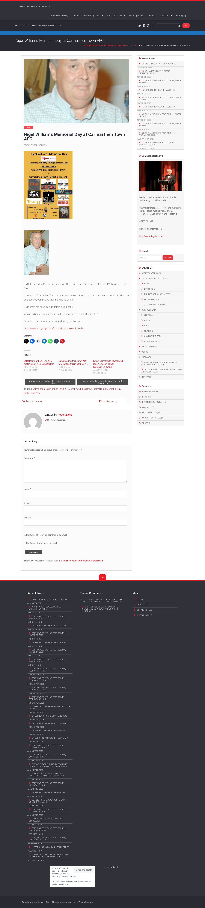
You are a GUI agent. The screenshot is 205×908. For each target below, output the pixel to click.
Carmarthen (38, 388)
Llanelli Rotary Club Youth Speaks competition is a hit (47, 801)
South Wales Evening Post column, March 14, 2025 (160, 115)
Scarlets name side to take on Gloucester (45, 820)
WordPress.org (144, 615)
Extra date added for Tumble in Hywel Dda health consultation (50, 382)
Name (27, 489)
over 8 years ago (110, 401)
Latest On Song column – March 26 (158, 90)
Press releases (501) (151, 413)
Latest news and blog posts (87, 15)
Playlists (148, 331)
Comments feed (144, 610)
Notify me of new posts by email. (41, 543)
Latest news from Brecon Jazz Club (49, 716)
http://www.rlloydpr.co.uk (57, 420)
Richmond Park (32, 393)
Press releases (151, 299)
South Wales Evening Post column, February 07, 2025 (47, 698)
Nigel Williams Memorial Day (106, 388)
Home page (181, 15)
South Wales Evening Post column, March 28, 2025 (160, 82)
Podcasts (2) (148, 407)
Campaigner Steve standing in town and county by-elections (100, 609)
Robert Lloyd (40, 145)
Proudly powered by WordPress (36, 902)
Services (148, 315)
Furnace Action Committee (157, 294)
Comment (29, 458)
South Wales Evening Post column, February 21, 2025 (157, 143)
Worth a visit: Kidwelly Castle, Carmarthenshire (155, 72)
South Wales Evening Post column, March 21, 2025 (160, 98)
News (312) (147, 397)
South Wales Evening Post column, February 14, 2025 (47, 689)
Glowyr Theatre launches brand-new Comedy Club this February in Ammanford (49, 765)
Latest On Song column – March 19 (158, 107)
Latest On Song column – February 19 (50, 723)
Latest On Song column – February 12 (50, 731)
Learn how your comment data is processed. (82, 561)
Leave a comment (34, 401)
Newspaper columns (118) (154, 402)
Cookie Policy (64, 884)
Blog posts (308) (150, 392)
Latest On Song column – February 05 (50, 738)
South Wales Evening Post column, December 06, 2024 (47, 839)
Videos (152, 15)
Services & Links (114, 15)
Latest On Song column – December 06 (50, 847)
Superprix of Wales (156, 305)
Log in (140, 599)
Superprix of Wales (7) (152, 418)
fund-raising (84, 388)
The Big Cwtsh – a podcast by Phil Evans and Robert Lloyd (161, 371)
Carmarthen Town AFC (57, 388)
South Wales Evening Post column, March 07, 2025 (160, 125)
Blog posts (149, 289)
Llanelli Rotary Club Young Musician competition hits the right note (48, 855)
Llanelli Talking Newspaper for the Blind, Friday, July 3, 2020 (159, 363)
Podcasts (164, 15)
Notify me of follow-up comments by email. (46, 535)
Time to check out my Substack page (159, 64)
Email (27, 503)
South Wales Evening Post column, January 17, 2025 (47, 784)
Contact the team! (153, 336)
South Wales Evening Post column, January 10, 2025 (47, 810)
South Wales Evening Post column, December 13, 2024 (47, 829)
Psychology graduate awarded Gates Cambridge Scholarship (102, 382)
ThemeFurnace (85, 902)
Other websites (151, 341)
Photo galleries (136, 15)
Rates (147, 320)
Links (146, 326)
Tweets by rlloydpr (111, 867)
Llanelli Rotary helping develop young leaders (49, 708)
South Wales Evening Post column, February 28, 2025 (157, 134)
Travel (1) (146, 423)
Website (28, 518)
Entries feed (143, 605)
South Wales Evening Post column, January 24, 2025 (47, 756)
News (135, 45)
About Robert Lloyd (60, 15)
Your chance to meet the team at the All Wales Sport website (102, 600)
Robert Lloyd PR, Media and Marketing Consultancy (106, 45)
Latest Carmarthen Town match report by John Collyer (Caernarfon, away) (108, 364)
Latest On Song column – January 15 (50, 793)
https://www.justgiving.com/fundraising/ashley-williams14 (54, 328)
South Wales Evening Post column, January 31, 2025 (47, 746)
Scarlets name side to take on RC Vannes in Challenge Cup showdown (46, 775)
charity (73, 388)
